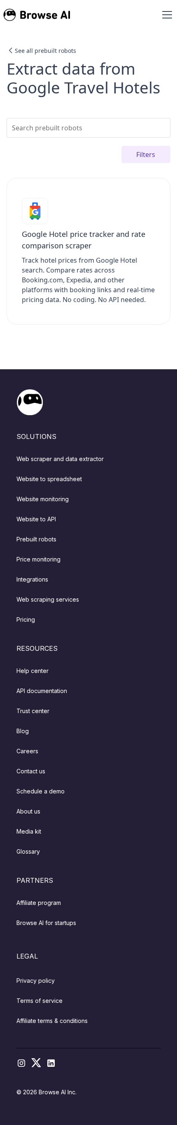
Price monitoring (38, 559)
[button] (165, 15)
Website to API (36, 519)
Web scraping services (47, 599)
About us (28, 811)
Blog (22, 730)
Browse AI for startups (46, 922)
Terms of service (39, 1000)
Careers (27, 751)
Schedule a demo (40, 791)
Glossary (28, 851)
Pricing (25, 619)
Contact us (30, 771)
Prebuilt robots (36, 539)
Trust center (32, 710)
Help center (32, 670)
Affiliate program (38, 902)
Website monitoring (42, 498)
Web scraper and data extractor (60, 458)
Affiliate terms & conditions (52, 1020)
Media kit (28, 831)
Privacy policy (35, 980)
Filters (145, 154)
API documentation (41, 690)
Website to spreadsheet (49, 478)
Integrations (32, 579)
